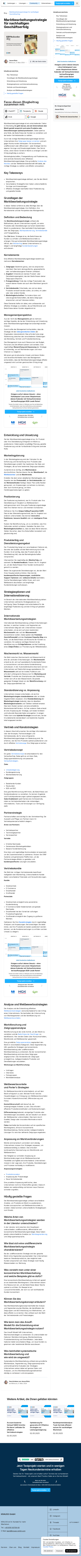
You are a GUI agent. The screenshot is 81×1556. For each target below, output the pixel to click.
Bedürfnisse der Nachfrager (28, 1034)
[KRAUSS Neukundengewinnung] (3, 3)
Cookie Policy (48, 1547)
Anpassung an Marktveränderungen (24, 1139)
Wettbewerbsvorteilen (12, 1018)
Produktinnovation (13, 1174)
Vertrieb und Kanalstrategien (21, 727)
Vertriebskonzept (13, 749)
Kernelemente (11, 255)
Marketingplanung (14, 455)
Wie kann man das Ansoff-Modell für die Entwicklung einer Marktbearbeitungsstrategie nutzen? (24, 1325)
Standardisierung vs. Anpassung (22, 690)
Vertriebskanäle (41, 231)
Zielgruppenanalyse (23, 1042)
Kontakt (26, 1547)
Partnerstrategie (13, 812)
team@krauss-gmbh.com (16, 1531)
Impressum (35, 1547)
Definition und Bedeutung (18, 217)
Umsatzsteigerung (12, 770)
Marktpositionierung (27, 231)
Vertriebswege (21, 743)
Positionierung (12, 496)
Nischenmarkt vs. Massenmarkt (21, 653)
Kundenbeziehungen (30, 246)
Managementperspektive (18, 315)
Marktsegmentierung (39, 1234)
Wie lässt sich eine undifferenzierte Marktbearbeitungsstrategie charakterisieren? (23, 1246)
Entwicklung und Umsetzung (21, 435)
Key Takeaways (13, 172)
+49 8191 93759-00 (12, 1528)
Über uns (12, 1547)
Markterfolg (17, 243)
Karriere (4, 1547)
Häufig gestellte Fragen (18, 1196)
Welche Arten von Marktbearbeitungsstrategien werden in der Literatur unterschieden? (24, 1220)
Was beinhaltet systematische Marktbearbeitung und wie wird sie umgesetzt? (20, 1354)
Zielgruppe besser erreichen (29, 141)
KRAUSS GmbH (8, 1514)
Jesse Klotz (13, 60)
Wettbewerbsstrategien (12, 1011)
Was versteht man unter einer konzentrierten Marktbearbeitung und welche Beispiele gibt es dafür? (23, 1273)
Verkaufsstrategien (11, 761)
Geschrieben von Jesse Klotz (19, 1381)
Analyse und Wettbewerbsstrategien (25, 1004)
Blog (5, 13)
